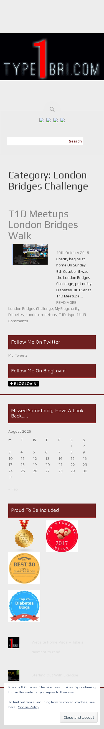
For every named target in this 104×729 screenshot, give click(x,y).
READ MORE (66, 302)
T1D (62, 314)
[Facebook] (42, 119)
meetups (49, 314)
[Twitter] (48, 119)
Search (75, 141)
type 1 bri (76, 314)
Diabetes (16, 314)
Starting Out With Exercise (55, 675)
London (32, 314)
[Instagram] (55, 119)
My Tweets (17, 355)
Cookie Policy (28, 707)
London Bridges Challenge (30, 308)
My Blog (61, 308)
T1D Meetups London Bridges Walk (43, 224)
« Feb (13, 489)
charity (73, 308)
